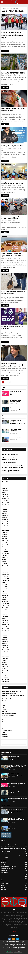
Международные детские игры (10, 713)
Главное (4, 54)
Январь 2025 (5, 521)
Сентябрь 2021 (5, 605)
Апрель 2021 (5, 616)
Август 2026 (5, 481)
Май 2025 (4, 513)
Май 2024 (4, 538)
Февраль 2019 (5, 670)
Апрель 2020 (5, 641)
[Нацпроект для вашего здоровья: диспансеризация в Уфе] (5, 393)
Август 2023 (5, 557)
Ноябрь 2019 (5, 652)
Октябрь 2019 (5, 654)
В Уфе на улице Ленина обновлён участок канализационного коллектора (17, 422)
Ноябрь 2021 (5, 601)
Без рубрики (5, 700)
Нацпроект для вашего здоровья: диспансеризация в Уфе (17, 393)
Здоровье (4, 709)
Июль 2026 (4, 484)
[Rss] (13, 939)
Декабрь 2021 (5, 599)
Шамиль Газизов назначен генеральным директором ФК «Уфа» (12, 364)
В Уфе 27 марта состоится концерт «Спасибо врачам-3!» (12, 146)
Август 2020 (5, 633)
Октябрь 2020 (5, 628)
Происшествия (5, 91)
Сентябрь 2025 (5, 505)
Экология (4, 734)
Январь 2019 (5, 672)
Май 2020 (4, 639)
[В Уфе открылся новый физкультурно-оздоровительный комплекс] (5, 431)
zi (8, 38)
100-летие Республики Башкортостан (11, 691)
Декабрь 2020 (5, 624)
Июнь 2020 (4, 637)
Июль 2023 (4, 559)
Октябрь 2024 (5, 528)
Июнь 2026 (4, 486)
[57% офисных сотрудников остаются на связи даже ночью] (5, 409)
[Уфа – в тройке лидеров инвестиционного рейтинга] (4, 775)
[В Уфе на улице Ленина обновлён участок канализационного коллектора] (5, 422)
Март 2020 (4, 643)
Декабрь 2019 (5, 649)
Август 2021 (5, 607)
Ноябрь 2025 (5, 500)
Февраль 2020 (5, 645)
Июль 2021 (4, 610)
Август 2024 (5, 532)
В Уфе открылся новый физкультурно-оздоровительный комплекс (17, 430)
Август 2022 (5, 582)
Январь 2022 (5, 597)
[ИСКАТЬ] (24, 743)
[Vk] (9, 939)
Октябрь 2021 (5, 603)
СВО (3, 728)
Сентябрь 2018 (5, 681)
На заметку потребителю (8, 715)
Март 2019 (4, 668)
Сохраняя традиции (7, 730)
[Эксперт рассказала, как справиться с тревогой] (5, 402)
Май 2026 (4, 488)
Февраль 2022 (5, 595)
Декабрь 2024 (5, 523)
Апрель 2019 (5, 666)
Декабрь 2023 (5, 549)
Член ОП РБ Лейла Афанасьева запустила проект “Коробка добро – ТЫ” (12, 255)
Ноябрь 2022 (5, 576)
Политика (4, 724)
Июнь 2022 (4, 586)
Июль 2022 (4, 584)
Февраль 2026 (5, 494)
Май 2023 (4, 563)
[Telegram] (17, 939)
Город (8, 54)
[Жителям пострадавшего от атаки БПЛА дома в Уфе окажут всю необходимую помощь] (4, 767)
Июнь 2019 (4, 662)
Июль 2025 (4, 509)
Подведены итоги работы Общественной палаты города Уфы (12, 182)
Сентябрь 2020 (5, 631)
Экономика (5, 736)
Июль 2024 (4, 534)
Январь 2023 (5, 572)
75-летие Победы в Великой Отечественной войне (13, 848)
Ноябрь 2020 (5, 626)
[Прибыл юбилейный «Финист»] (5, 439)
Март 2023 (4, 568)
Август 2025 (5, 507)
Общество (8, 164)
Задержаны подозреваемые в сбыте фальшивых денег (13, 109)
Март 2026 (4, 492)
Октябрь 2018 (5, 679)
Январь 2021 (5, 622)
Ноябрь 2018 (5, 677)
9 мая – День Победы (7, 698)
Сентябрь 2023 (5, 555)
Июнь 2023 (4, 561)
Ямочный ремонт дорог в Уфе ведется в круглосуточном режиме (13, 217)
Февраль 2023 (5, 570)
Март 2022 (4, 593)
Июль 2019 (4, 660)
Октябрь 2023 (5, 553)
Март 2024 (4, 542)
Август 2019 (5, 658)
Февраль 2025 (5, 519)
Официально (5, 721)
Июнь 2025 (4, 511)
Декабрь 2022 (5, 574)
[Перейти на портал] (6, 837)
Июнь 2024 (4, 536)
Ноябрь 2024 (5, 526)
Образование (5, 717)
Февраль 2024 (5, 544)
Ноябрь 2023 (5, 551)
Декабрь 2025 (5, 498)
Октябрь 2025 (5, 502)
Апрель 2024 (5, 540)
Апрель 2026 (5, 490)
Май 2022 (4, 589)
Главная (4, 8)
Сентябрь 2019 (5, 656)
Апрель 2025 (5, 515)
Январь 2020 (5, 647)
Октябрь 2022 (5, 578)
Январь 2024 (5, 547)
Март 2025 (4, 517)
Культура (4, 711)
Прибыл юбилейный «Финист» (17, 437)
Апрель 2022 (5, 591)
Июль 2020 (4, 635)
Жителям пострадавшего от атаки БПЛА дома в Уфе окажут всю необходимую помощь (17, 766)
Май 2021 (4, 614)
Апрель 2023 (5, 565)
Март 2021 (9, 8)
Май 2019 (4, 664)
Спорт (4, 309)
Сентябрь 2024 (5, 530)
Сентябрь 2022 (5, 580)
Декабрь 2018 (5, 675)
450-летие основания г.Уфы (9, 693)
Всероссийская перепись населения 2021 (12, 703)
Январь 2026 (5, 496)
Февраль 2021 (5, 620)
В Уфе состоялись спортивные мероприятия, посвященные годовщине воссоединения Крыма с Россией (12, 35)
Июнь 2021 (4, 612)
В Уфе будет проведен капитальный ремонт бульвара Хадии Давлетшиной (13, 73)
